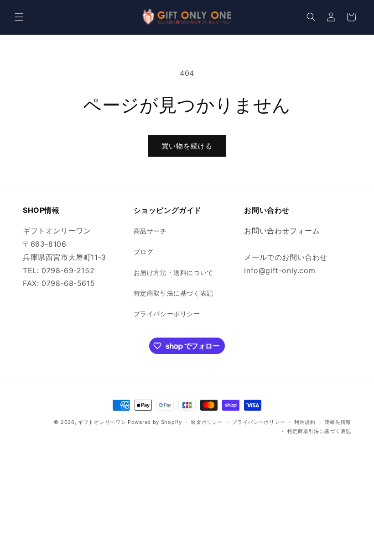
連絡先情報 (338, 422)
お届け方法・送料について (173, 272)
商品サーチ (150, 231)
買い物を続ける (187, 146)
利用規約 (305, 422)
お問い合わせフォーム (282, 230)
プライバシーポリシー (167, 313)
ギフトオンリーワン (102, 422)
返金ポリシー (207, 422)
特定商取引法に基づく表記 (173, 293)
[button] (19, 17)
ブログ (144, 251)
